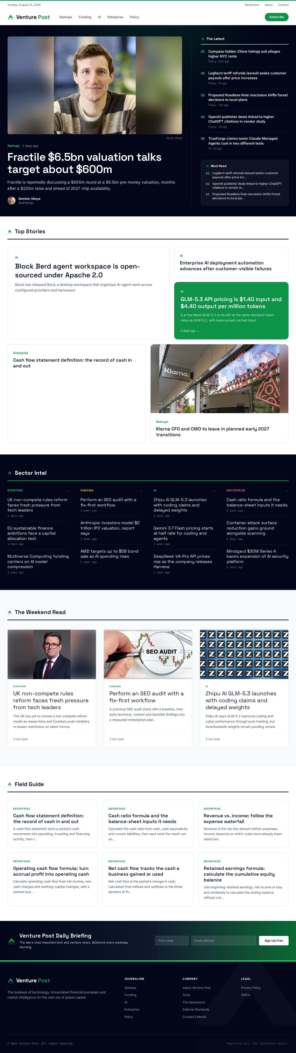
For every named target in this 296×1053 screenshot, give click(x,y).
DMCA (245, 995)
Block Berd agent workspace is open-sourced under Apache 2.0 (77, 270)
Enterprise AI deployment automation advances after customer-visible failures (226, 266)
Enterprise (115, 17)
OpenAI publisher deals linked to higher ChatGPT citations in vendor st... (247, 186)
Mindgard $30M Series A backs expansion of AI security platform (257, 556)
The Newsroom (194, 1002)
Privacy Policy (251, 987)
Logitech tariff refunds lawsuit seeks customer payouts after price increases (247, 75)
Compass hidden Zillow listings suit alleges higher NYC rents (244, 53)
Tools (186, 995)
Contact (283, 4)
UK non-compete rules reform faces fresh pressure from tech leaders (37, 505)
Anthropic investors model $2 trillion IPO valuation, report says (110, 528)
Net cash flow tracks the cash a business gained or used (143, 871)
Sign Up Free (274, 940)
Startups (65, 17)
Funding (85, 17)
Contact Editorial (194, 1017)
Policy (134, 17)
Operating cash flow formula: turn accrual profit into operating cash (51, 871)
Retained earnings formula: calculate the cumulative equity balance (239, 874)
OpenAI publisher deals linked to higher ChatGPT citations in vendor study (241, 119)
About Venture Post (197, 987)
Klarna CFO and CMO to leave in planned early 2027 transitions (212, 432)
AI (99, 17)
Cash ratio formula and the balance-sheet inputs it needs (257, 502)
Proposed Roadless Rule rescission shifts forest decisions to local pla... (246, 196)
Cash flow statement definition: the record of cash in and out (72, 363)
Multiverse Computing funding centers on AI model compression (38, 561)
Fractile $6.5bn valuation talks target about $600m (84, 163)
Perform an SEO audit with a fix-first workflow (108, 502)
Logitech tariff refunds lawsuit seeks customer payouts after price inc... (245, 175)
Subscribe (276, 17)
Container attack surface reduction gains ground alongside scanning (252, 528)
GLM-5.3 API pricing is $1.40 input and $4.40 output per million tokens (231, 303)
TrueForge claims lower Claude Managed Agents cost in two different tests (243, 140)
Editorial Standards (196, 1009)
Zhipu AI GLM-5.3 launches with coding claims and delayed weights (180, 505)
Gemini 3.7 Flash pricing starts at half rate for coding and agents (183, 533)
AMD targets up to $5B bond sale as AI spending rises (109, 553)
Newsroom (252, 4)
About (269, 4)
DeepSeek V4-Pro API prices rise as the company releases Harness (183, 561)
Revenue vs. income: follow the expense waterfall (238, 818)
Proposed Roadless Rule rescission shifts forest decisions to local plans (248, 97)
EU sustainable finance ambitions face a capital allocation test (31, 533)
